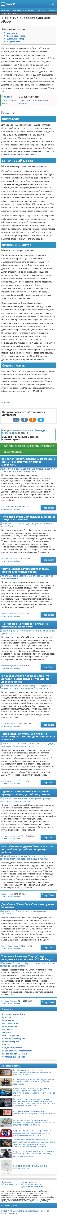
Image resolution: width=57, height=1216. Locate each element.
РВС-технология (10, 1023)
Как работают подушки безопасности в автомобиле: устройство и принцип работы (27, 849)
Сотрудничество (29, 1182)
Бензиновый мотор (16, 36)
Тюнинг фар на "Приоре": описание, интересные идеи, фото (25, 625)
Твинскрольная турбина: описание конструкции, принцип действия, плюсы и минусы (28, 736)
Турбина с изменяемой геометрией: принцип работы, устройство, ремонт (25, 793)
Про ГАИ (6, 1044)
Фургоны (6, 1032)
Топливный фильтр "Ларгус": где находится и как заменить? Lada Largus (27, 958)
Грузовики (7, 1029)
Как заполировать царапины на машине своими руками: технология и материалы (28, 461)
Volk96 (10, 4)
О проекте (6, 1182)
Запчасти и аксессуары (13, 1038)
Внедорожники (10, 1026)
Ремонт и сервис (10, 1041)
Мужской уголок (10, 1035)
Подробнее (48, 507)
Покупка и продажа (12, 1047)
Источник (5, 402)
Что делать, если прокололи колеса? (33, 102)
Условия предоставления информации (20, 1211)
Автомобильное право (13, 1056)
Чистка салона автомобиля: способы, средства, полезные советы (25, 570)
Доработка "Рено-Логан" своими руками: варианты (28, 906)
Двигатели (12, 33)
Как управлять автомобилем (17, 1050)
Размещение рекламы (31, 1184)
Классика (6, 1017)
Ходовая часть (14, 41)
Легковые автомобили (10, 509)
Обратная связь (9, 1184)
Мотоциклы (8, 1020)
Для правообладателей (32, 1186)
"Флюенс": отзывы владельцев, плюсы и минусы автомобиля (28, 518)
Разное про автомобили (14, 1053)
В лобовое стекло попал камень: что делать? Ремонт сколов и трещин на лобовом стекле (25, 678)
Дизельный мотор (15, 39)
